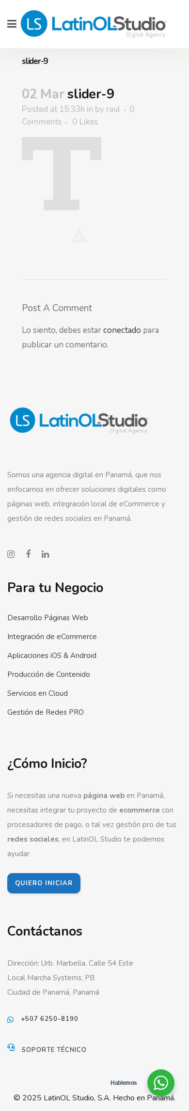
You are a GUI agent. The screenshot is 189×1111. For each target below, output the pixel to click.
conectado (122, 330)
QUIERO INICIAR (44, 883)
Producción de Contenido (48, 674)
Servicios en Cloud (37, 693)
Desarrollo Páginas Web (47, 618)
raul (113, 109)
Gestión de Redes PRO (45, 712)
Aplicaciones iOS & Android (51, 655)
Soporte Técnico (54, 1050)
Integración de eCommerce (52, 637)
